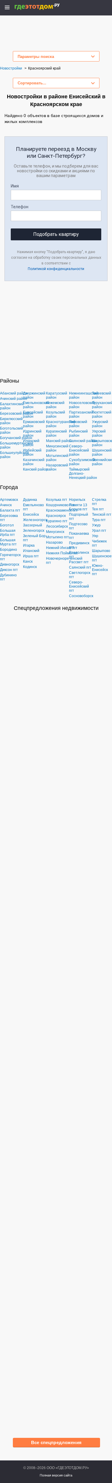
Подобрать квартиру (56, 234)
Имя (15, 186)
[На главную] (43, 6)
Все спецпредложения (56, 1442)
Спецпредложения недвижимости (56, 608)
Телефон (19, 206)
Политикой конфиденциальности (56, 269)
